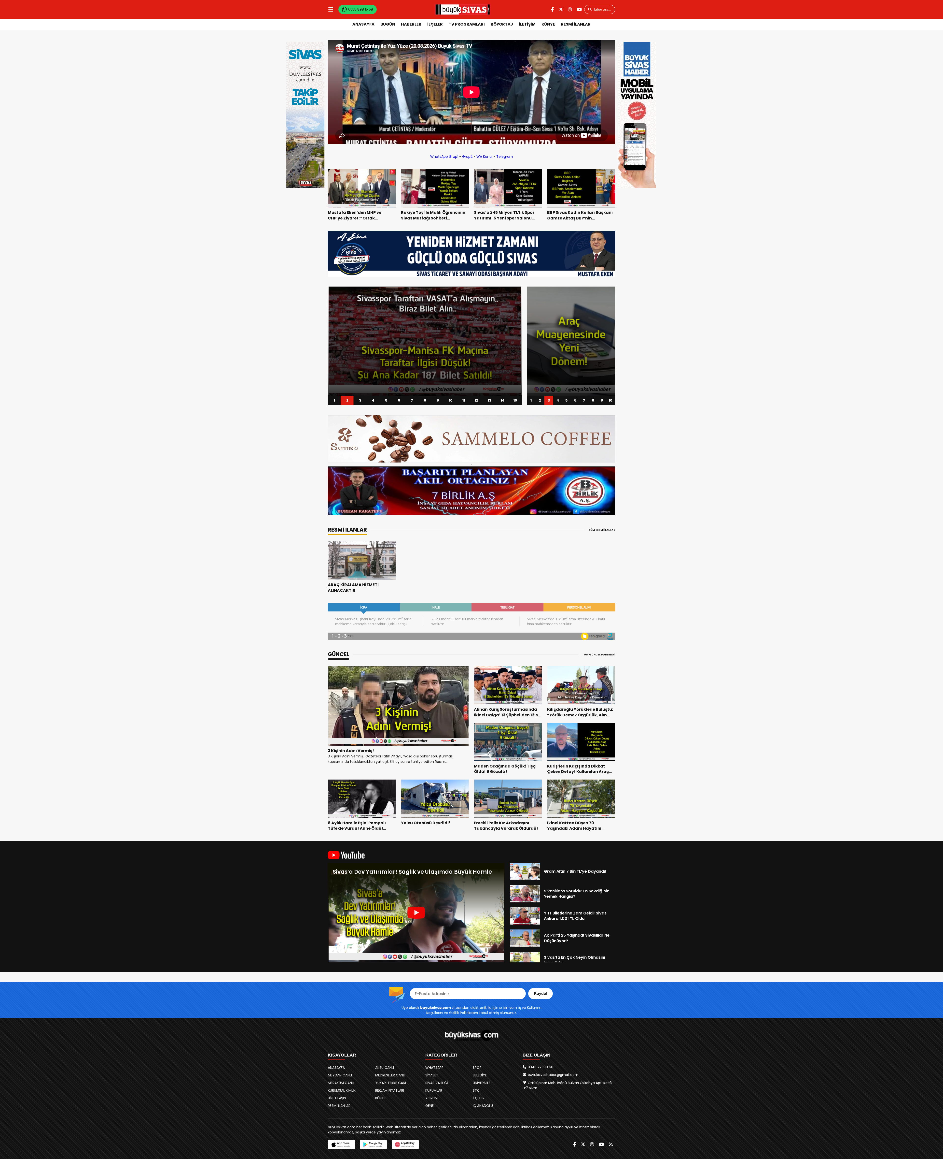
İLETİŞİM (527, 24)
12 (476, 400)
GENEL (430, 1105)
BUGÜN (387, 24)
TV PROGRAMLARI (467, 24)
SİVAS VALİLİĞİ (436, 1082)
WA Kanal (484, 156)
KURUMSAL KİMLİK (342, 1090)
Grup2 (467, 156)
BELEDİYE (480, 1075)
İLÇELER (435, 24)
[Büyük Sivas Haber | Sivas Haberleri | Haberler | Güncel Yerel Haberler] (462, 9)
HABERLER (411, 24)
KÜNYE (548, 24)
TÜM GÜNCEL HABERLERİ (598, 654)
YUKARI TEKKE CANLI (391, 1082)
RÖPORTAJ (502, 24)
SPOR (477, 1067)
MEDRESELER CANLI (390, 1075)
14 (502, 400)
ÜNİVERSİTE (481, 1082)
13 (489, 400)
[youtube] (579, 9)
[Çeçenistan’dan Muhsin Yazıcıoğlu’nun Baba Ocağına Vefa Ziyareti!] (425, 341)
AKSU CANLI (384, 1067)
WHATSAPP (434, 1067)
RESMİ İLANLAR (576, 24)
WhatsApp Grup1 (444, 156)
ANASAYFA (363, 24)
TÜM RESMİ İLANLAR (601, 530)
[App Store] (341, 1144)
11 (463, 400)
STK (476, 1090)
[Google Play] (373, 1144)
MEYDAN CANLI (340, 1075)
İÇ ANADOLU (483, 1105)
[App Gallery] (405, 1144)
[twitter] (561, 9)
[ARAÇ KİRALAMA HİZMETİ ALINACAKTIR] (362, 560)
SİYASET (431, 1075)
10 (451, 400)
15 (515, 400)
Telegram (504, 156)
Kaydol (540, 993)
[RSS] (611, 1144)
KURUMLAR (433, 1090)
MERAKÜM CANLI (341, 1082)
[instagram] (570, 9)
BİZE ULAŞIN (337, 1098)
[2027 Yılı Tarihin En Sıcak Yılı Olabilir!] (571, 341)
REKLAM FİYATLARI (389, 1090)
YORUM (431, 1098)
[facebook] (552, 9)
